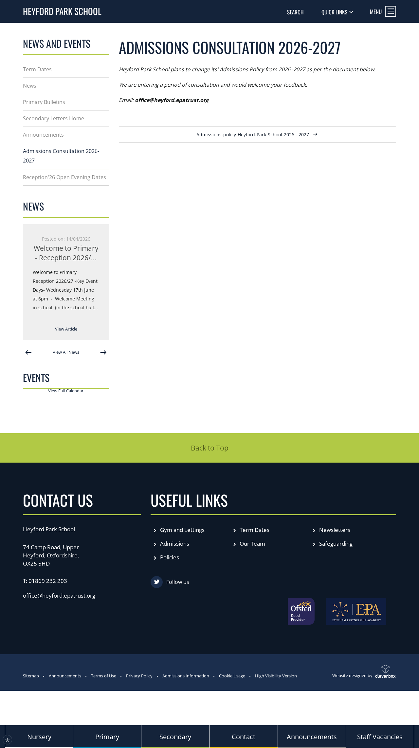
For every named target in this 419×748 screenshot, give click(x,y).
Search (295, 12)
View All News (66, 352)
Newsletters (334, 530)
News (33, 206)
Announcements (65, 676)
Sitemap (31, 676)
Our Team (251, 543)
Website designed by (352, 675)
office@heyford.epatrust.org (59, 595)
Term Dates (253, 530)
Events (36, 377)
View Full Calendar (65, 391)
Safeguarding (335, 543)
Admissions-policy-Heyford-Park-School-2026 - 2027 (252, 134)
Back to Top (209, 447)
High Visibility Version (276, 676)
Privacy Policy (139, 676)
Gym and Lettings (182, 530)
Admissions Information (185, 676)
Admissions (174, 543)
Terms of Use (103, 676)
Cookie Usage (232, 676)
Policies (169, 557)
